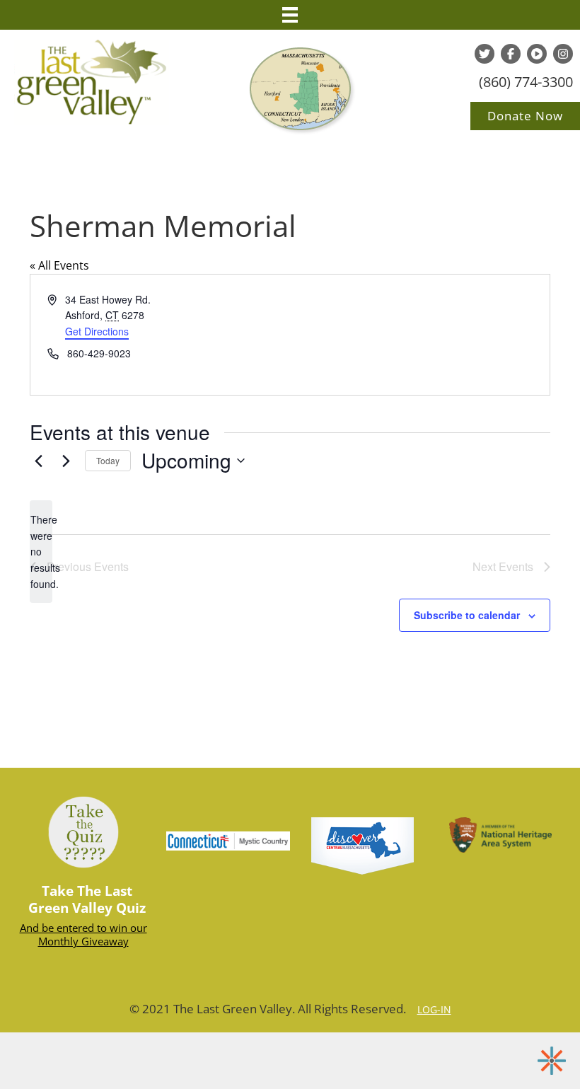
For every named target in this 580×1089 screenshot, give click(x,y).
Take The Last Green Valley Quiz (87, 900)
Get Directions (97, 331)
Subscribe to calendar (467, 615)
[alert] (41, 551)
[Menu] (290, 15)
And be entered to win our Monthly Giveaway (83, 935)
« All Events (59, 265)
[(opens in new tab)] (362, 845)
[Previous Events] (38, 460)
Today (108, 460)
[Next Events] (65, 460)
